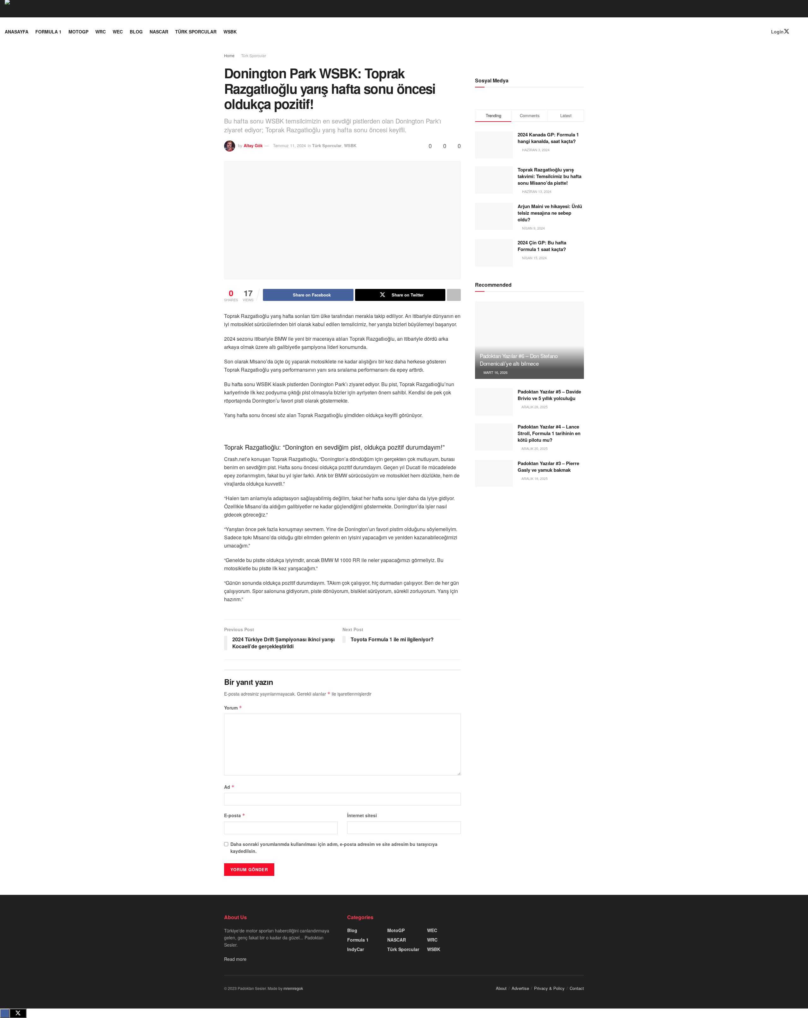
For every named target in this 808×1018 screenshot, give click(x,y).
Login (777, 31)
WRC (100, 31)
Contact (577, 988)
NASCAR (159, 31)
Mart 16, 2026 (495, 372)
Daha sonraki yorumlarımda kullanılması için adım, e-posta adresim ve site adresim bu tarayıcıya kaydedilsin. (333, 847)
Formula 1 (48, 31)
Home (229, 55)
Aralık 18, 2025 (534, 478)
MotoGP (78, 31)
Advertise (520, 988)
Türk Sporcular (196, 31)
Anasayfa (16, 31)
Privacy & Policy (549, 988)
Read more (235, 959)
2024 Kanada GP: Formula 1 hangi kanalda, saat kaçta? (548, 138)
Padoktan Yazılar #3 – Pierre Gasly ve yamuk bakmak (548, 466)
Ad (229, 787)
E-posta (234, 815)
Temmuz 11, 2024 (289, 145)
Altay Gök (253, 145)
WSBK (230, 31)
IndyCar (355, 949)
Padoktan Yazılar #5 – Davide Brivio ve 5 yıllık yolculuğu (549, 395)
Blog (136, 31)
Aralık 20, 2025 (534, 448)
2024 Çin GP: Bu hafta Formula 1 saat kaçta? (542, 246)
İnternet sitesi (362, 815)
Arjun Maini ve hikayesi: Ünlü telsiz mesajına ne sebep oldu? (550, 213)
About (501, 988)
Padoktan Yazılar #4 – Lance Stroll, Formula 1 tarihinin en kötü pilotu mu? (549, 433)
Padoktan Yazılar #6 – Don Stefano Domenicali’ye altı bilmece (519, 359)
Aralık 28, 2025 (534, 406)
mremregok (293, 988)
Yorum (233, 707)
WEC (118, 31)
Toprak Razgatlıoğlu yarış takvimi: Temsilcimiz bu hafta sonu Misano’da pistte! (549, 176)
